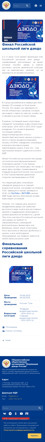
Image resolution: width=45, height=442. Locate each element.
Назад (8, 340)
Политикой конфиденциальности (19, 430)
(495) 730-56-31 (15, 399)
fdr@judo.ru (13, 396)
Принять (34, 436)
